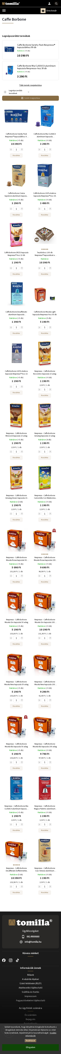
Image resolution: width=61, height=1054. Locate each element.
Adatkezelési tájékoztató (30, 987)
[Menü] (4, 10)
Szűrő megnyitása (32, 98)
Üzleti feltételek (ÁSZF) (30, 983)
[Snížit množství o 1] (11, 149)
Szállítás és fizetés (30, 992)
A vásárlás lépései (30, 979)
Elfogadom (30, 1047)
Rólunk (30, 974)
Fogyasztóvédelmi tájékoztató (30, 1000)
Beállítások (30, 1041)
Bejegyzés (30, 1019)
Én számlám (30, 1015)
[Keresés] (56, 3)
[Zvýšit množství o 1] (22, 149)
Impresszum (30, 996)
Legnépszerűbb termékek (15, 92)
